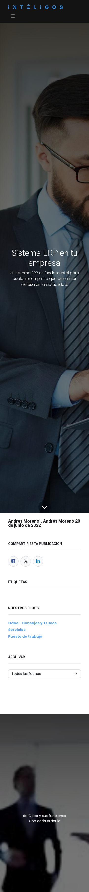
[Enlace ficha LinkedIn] (38, 561)
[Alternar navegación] (12, 16)
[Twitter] (26, 561)
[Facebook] (13, 561)
